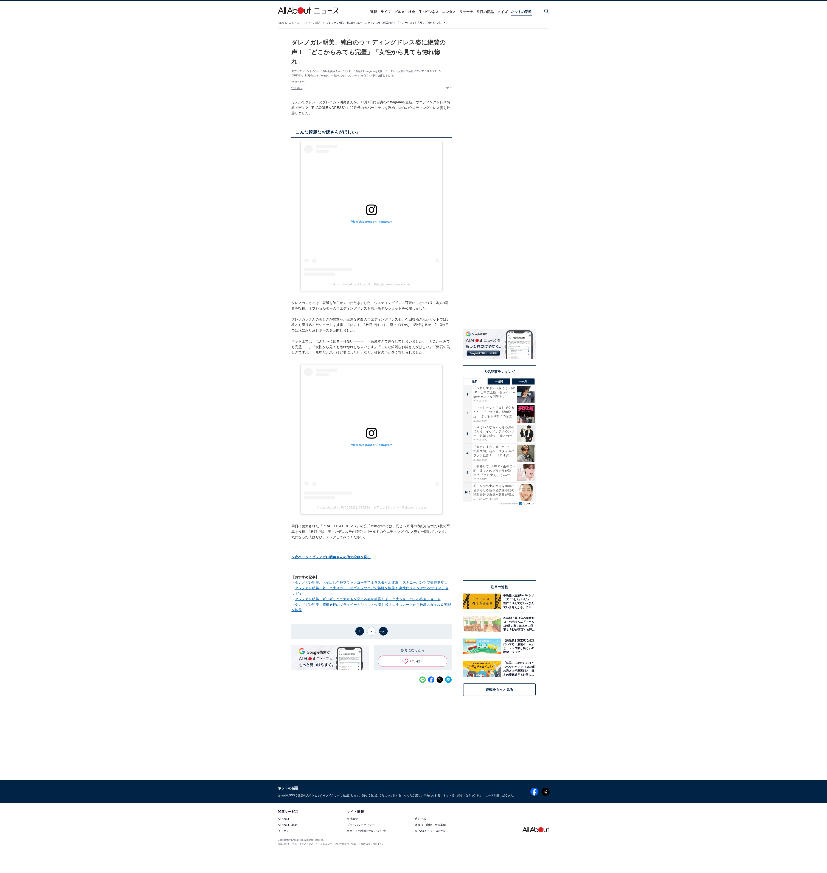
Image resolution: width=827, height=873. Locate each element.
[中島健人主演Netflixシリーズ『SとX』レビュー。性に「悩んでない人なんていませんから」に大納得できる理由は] (518, 601)
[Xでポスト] (440, 679)
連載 (373, 12)
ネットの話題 (521, 12)
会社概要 (352, 818)
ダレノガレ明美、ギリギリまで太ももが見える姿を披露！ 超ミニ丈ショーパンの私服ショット (367, 599)
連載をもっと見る (499, 689)
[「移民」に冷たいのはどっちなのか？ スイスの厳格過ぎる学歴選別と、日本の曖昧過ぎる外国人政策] (518, 669)
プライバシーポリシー (361, 824)
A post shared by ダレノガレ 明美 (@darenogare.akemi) (371, 284)
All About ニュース (288, 22)
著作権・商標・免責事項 (430, 824)
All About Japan (287, 824)
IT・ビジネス (428, 12)
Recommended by (509, 503)
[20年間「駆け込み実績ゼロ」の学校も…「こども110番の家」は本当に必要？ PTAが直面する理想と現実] (518, 624)
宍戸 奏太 (296, 88)
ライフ (386, 12)
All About (283, 818)
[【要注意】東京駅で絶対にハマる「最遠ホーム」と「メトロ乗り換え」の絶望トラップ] (518, 646)
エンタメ (449, 12)
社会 (411, 12)
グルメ (399, 12)
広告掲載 (420, 818)
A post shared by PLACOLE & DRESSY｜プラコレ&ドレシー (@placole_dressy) (371, 507)
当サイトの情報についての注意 (366, 831)
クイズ (502, 12)
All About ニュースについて (432, 831)
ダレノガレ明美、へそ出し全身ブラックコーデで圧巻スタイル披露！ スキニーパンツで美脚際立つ (371, 582)
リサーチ (466, 12)
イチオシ (283, 831)
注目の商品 (485, 12)
